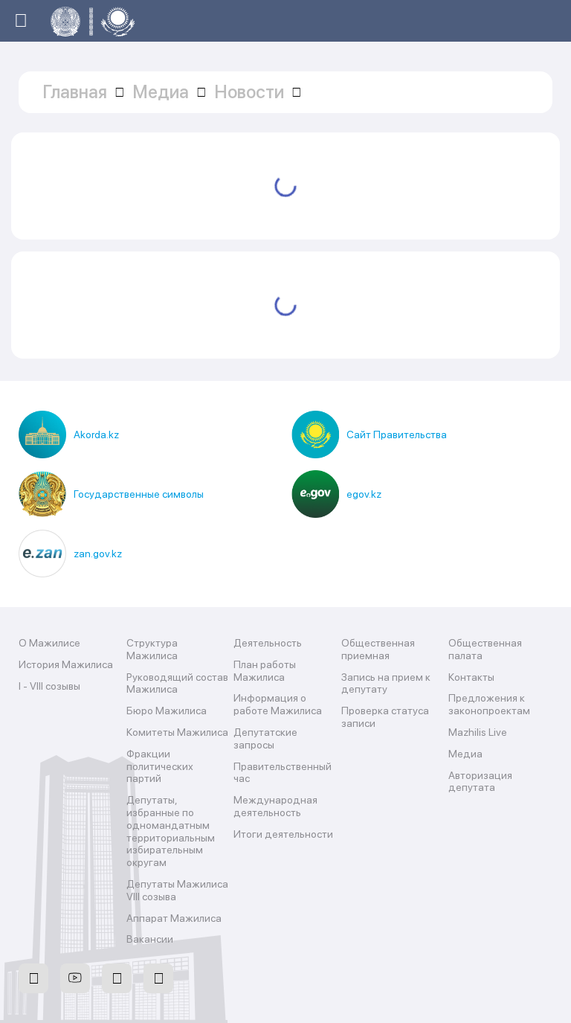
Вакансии (149, 939)
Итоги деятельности (283, 834)
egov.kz (363, 494)
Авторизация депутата (480, 781)
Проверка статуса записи (385, 717)
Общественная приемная (378, 649)
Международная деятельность (275, 806)
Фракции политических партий (159, 766)
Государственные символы (139, 494)
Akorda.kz (96, 434)
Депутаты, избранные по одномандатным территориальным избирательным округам (170, 831)
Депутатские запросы (265, 738)
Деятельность (267, 643)
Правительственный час (282, 772)
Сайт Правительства (396, 434)
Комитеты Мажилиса (177, 732)
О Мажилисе (49, 643)
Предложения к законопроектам (489, 704)
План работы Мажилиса (264, 670)
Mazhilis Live (477, 732)
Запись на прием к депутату (385, 683)
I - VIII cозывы (49, 686)
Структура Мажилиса (152, 649)
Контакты (471, 677)
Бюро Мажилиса (166, 710)
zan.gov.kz (98, 553)
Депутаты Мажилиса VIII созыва (177, 890)
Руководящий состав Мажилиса (177, 683)
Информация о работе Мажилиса (277, 704)
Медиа (465, 754)
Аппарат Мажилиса (174, 918)
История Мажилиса (66, 664)
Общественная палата (485, 649)
